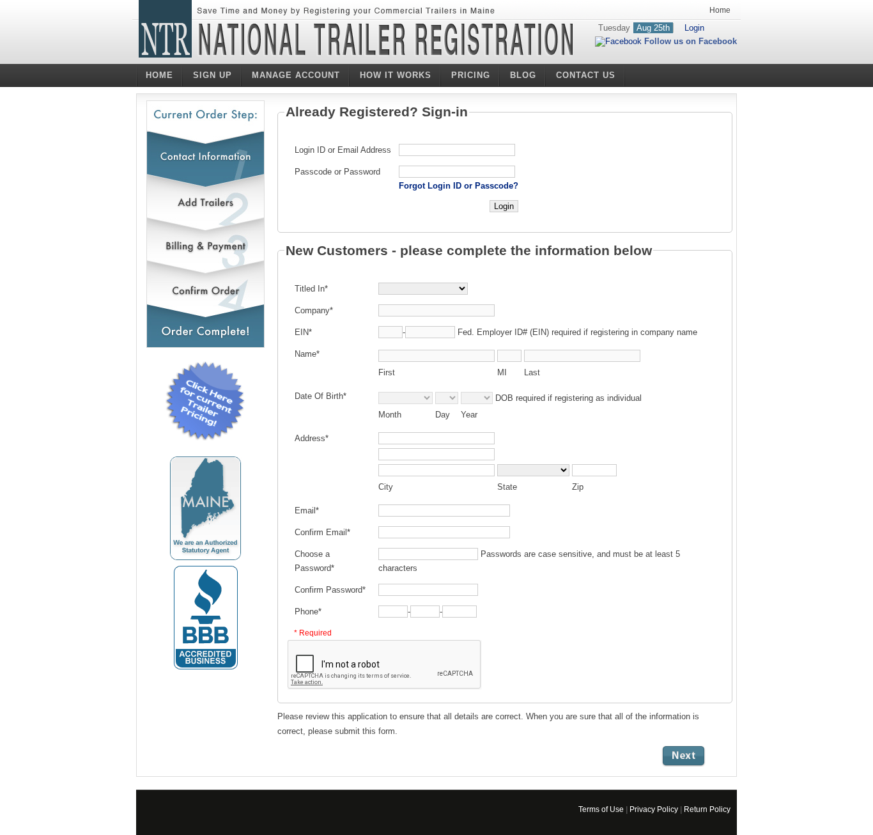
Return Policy (707, 809)
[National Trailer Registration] (357, 40)
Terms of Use (601, 809)
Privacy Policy (654, 809)
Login (694, 28)
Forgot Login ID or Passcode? (458, 186)
